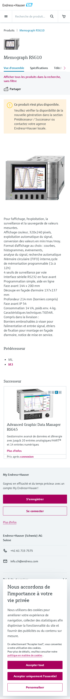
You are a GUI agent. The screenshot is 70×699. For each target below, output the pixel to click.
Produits (9, 30)
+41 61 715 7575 (21, 550)
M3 (10, 364)
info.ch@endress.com (24, 561)
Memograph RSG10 (31, 30)
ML (10, 359)
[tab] (15, 68)
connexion (27, 456)
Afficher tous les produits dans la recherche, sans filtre (32, 79)
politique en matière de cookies (24, 655)
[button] (35, 499)
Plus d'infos (14, 451)
